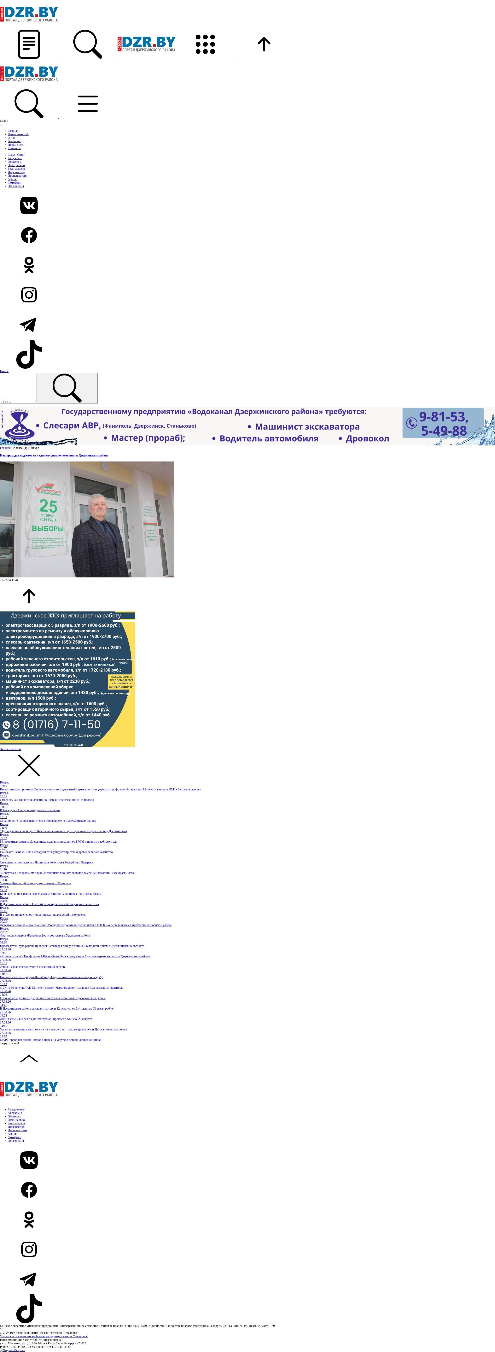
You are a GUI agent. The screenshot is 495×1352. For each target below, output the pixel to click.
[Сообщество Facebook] (247, 235)
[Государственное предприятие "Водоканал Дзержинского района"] (247, 444)
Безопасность (16, 168)
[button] (29, 57)
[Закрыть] (1, 125)
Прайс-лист (15, 144)
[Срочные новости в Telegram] (247, 325)
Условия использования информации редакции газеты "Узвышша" (44, 1336)
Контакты (14, 148)
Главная (13, 130)
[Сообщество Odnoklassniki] (247, 265)
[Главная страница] (147, 57)
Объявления (16, 186)
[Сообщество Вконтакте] (247, 206)
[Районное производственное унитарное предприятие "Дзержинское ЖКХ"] (67, 745)
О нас (11, 137)
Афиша (12, 179)
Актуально (15, 158)
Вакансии (14, 141)
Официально (16, 165)
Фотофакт (14, 182)
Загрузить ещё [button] (9, 1043)
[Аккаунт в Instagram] (247, 295)
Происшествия (17, 175)
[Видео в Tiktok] (247, 355)
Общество (14, 161)
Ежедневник (16, 154)
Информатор (16, 172)
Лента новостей (18, 134)
